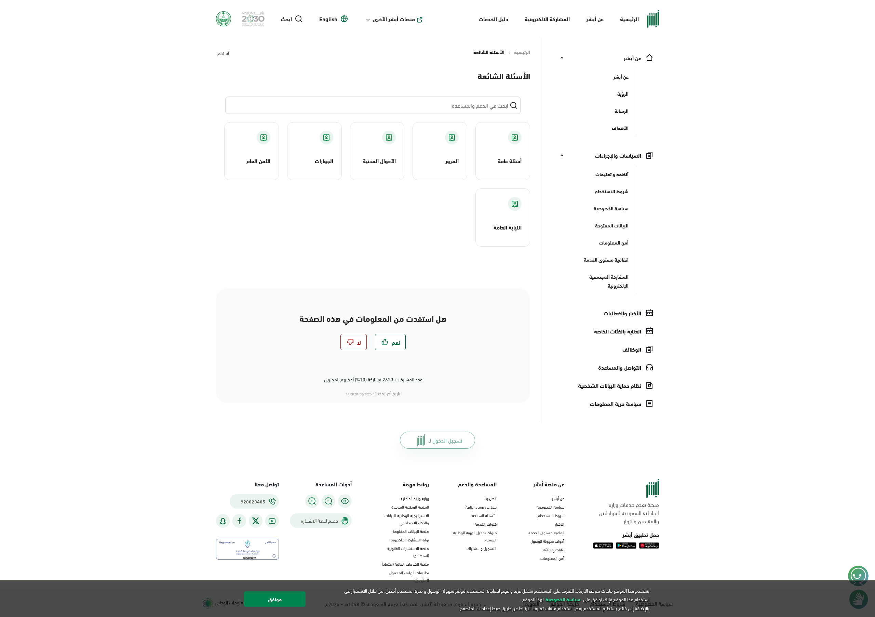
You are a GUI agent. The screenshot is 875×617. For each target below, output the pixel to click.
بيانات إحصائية (553, 549)
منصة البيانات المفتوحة (411, 531)
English (328, 19)
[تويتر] (256, 521)
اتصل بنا (491, 498)
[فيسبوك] (239, 521)
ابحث (286, 19)
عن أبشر (595, 19)
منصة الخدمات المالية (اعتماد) (405, 563)
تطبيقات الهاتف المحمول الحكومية (409, 575)
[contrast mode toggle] (345, 501)
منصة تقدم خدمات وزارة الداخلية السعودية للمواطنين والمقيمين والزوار (629, 512)
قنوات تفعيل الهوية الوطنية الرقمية (475, 535)
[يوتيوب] (272, 521)
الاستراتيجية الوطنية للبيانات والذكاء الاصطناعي (407, 518)
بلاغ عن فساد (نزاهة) (481, 506)
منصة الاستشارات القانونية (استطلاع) (408, 551)
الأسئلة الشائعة (484, 515)
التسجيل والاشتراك (482, 548)
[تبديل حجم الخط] (328, 501)
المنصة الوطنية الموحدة (410, 506)
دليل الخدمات (493, 19)
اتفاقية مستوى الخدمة (546, 532)
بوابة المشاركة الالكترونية (409, 539)
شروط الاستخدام (551, 515)
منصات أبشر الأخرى (393, 19)
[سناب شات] (223, 521)
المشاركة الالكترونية (547, 19)
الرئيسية (629, 19)
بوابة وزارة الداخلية (415, 498)
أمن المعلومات (552, 558)
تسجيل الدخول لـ (445, 440)
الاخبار (559, 523)
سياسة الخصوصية (550, 506)
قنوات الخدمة (486, 523)
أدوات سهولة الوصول (547, 540)
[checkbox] (390, 342)
